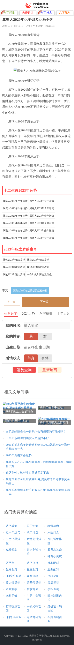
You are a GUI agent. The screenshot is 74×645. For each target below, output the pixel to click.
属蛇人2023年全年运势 (41, 215)
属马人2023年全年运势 (15, 223)
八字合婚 (32, 562)
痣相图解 (11, 595)
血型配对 (53, 569)
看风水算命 (54, 549)
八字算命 (11, 525)
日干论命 (32, 525)
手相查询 (53, 589)
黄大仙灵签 (13, 582)
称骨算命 (53, 525)
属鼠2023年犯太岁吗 (14, 274)
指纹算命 (32, 589)
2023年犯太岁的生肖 (20, 249)
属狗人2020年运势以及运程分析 (30, 290)
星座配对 (32, 569)
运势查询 (24, 370)
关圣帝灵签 (34, 582)
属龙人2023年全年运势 (15, 215)
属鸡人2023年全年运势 (41, 230)
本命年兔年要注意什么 (39, 274)
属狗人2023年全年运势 (15, 238)
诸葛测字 (11, 589)
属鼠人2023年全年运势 (15, 201)
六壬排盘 (53, 532)
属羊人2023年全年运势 (41, 223)
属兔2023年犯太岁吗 (14, 259)
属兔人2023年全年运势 (41, 208)
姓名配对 (53, 562)
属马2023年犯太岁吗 (14, 267)
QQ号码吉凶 (13, 617)
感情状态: (14, 358)
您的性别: (14, 336)
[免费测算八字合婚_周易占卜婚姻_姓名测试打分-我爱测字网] (37, 5)
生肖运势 (38, 25)
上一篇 (11, 301)
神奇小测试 (54, 556)
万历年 (10, 562)
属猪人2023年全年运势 (41, 238)
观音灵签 (32, 576)
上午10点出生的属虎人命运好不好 (28, 438)
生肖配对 (11, 569)
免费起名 (11, 549)
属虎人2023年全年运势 (15, 208)
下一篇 (44, 301)
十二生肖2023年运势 (20, 190)
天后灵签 (53, 582)
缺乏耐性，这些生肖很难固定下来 (27, 472)
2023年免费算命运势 (19, 455)
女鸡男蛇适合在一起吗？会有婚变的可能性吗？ (36, 431)
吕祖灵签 (53, 576)
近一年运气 (13, 532)
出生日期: (14, 347)
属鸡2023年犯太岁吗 (38, 267)
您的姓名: (14, 325)
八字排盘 (32, 532)
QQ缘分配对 (13, 576)
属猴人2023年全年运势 (15, 230)
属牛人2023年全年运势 (41, 201)
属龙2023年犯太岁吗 (38, 259)
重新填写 (49, 370)
